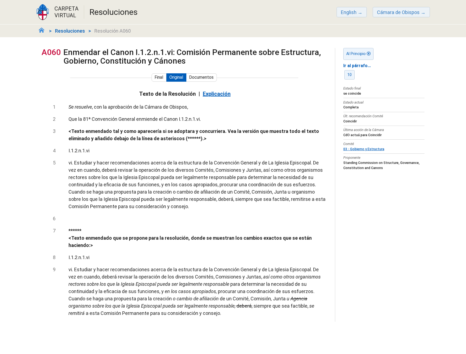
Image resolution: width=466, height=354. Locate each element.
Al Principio (356, 53)
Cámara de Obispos (398, 12)
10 (349, 75)
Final (159, 77)
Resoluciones (70, 31)
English (349, 12)
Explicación (217, 94)
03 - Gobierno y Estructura (363, 149)
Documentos (201, 77)
